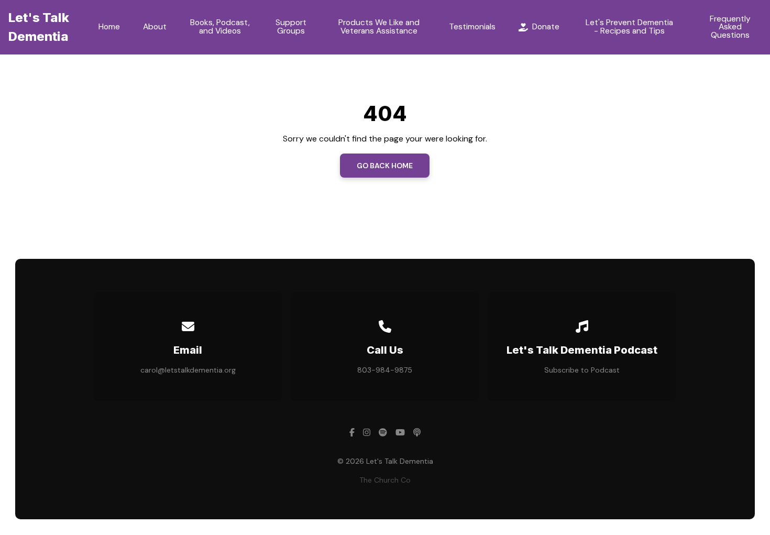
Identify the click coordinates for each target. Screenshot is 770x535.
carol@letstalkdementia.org (188, 370)
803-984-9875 (384, 370)
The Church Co (385, 480)
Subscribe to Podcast (582, 370)
